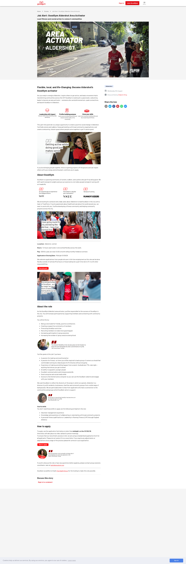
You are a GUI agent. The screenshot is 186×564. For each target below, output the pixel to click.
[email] (106, 106)
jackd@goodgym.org (57, 465)
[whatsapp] (121, 106)
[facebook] (113, 106)
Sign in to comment (45, 482)
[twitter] (110, 106)
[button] (144, 3)
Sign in (121, 3)
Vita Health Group (62, 471)
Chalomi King (122, 95)
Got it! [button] (176, 560)
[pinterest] (117, 106)
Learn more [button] (72, 560)
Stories (46, 11)
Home (39, 11)
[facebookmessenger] (125, 106)
